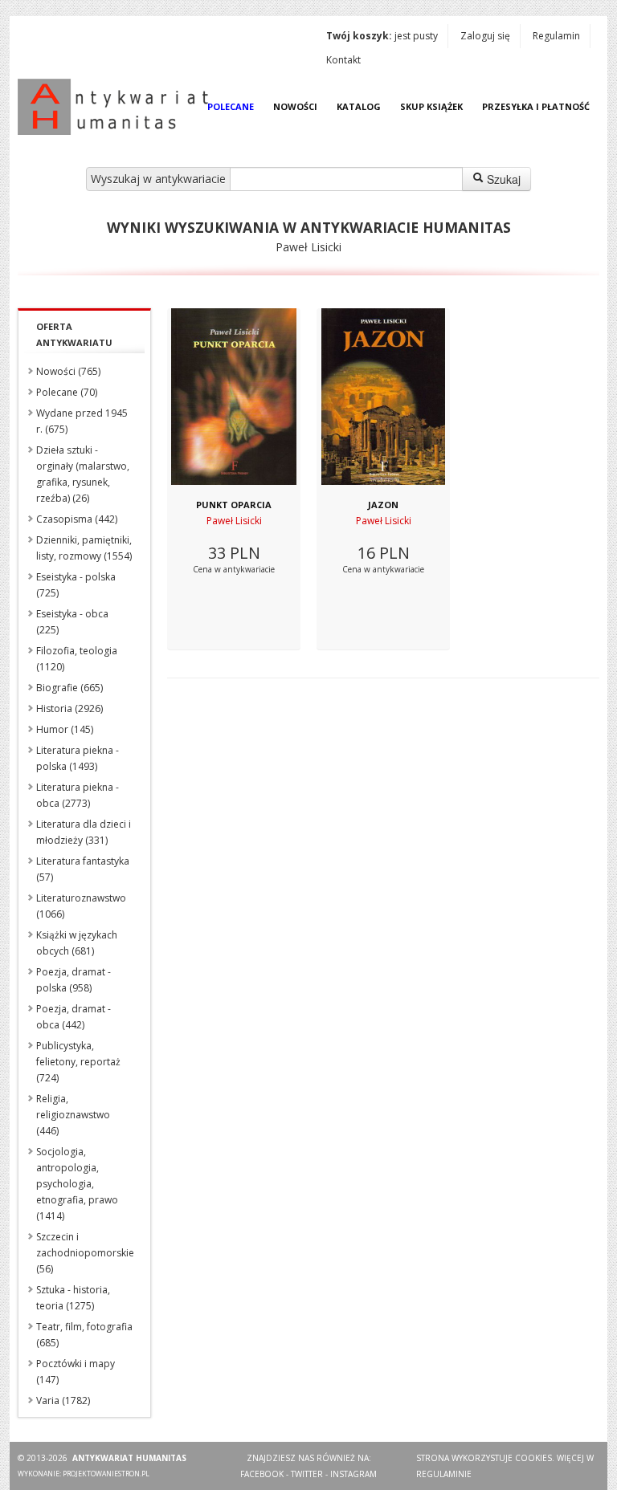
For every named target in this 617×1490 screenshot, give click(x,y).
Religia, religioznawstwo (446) (73, 1115)
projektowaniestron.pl (106, 1473)
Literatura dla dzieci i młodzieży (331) (83, 832)
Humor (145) (64, 729)
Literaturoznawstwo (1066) (81, 906)
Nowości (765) (68, 371)
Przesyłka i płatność (536, 106)
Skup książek (431, 106)
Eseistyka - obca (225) (72, 622)
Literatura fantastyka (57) (82, 869)
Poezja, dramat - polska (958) (73, 980)
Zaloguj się (485, 36)
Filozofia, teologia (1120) (76, 659)
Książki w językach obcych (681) (76, 943)
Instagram (353, 1474)
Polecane (230, 106)
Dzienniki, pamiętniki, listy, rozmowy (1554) (84, 548)
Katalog (359, 106)
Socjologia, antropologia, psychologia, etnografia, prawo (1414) (77, 1184)
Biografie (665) (69, 687)
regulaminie (444, 1474)
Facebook (262, 1474)
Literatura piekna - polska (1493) (77, 758)
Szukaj (502, 179)
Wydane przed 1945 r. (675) (82, 421)
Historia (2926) (69, 708)
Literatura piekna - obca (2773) (77, 795)
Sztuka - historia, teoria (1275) (73, 1298)
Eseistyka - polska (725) (76, 585)
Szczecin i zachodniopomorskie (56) (85, 1253)
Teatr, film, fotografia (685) (84, 1335)
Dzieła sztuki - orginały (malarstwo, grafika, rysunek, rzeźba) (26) (82, 474)
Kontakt (343, 60)
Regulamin (556, 36)
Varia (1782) (63, 1400)
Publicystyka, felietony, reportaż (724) (78, 1062)
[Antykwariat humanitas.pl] (117, 107)
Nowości (295, 106)
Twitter (307, 1474)
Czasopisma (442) (76, 519)
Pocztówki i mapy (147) (75, 1371)
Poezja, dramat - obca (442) (73, 1017)
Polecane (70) (66, 392)
